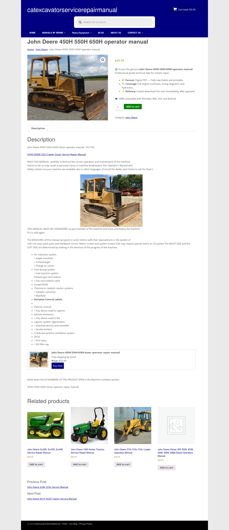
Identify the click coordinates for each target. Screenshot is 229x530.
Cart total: (187, 9)
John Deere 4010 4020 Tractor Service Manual (52, 498)
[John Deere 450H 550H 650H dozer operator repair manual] (38, 366)
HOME (32, 32)
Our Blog (73, 523)
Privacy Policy (85, 523)
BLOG (101, 32)
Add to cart (132, 106)
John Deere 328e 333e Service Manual (47, 487)
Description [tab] (38, 128)
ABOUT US (116, 32)
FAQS (64, 523)
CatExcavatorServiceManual (47, 523)
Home (30, 49)
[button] (103, 60)
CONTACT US (134, 32)
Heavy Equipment (80, 32)
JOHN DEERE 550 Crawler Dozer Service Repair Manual (56, 154)
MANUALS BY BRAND (52, 32)
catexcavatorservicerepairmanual (72, 9)
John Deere (42, 49)
